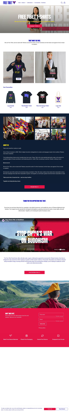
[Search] (61, 2)
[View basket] (64, 2)
